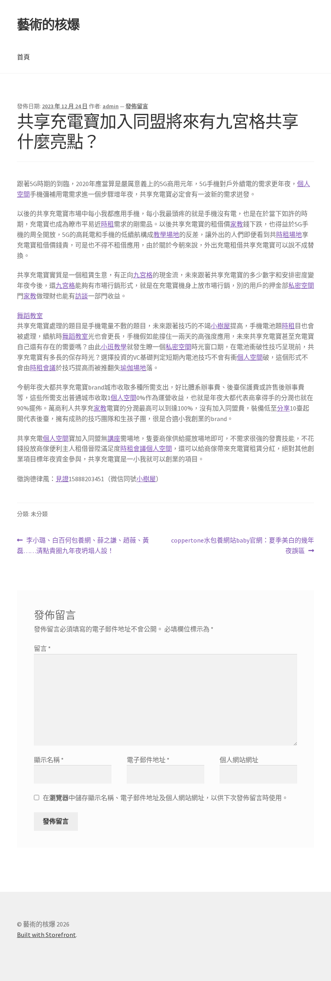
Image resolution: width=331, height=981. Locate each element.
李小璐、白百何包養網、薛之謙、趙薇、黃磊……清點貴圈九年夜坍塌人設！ (83, 546)
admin (111, 106)
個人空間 (250, 357)
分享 (283, 408)
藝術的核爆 (48, 25)
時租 (107, 224)
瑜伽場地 (133, 368)
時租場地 (289, 235)
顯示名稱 (49, 760)
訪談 (81, 296)
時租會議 (43, 368)
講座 (113, 438)
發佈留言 (137, 106)
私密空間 (301, 285)
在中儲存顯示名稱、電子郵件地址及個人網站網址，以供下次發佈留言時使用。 (165, 798)
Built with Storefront (46, 935)
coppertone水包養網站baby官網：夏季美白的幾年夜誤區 (242, 546)
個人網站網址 (239, 760)
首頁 (23, 57)
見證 (62, 479)
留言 (42, 648)
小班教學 (114, 347)
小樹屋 (220, 326)
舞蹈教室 (30, 316)
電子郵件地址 (148, 760)
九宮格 (143, 275)
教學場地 (166, 235)
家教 (236, 224)
